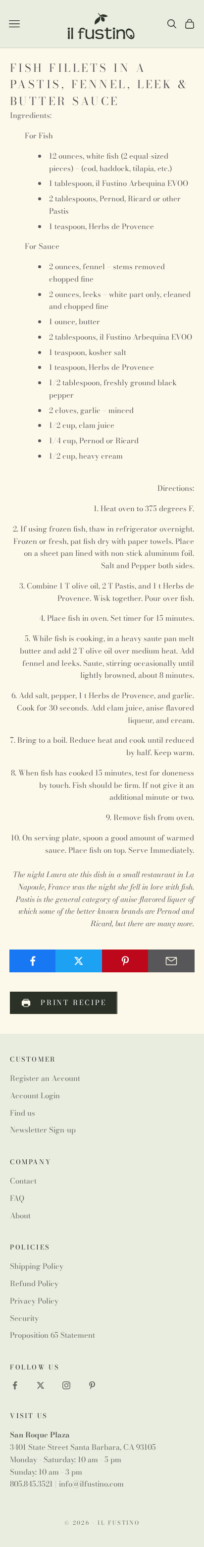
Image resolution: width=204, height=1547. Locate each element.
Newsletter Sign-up (43, 1129)
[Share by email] (171, 961)
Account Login (35, 1095)
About (20, 1215)
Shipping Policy (36, 1266)
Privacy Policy (34, 1301)
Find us (22, 1113)
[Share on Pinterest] (125, 961)
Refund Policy (34, 1283)
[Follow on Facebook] (15, 1385)
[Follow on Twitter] (41, 1385)
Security (24, 1318)
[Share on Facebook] (32, 961)
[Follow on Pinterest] (92, 1385)
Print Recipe (74, 1002)
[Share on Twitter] (79, 961)
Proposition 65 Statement (52, 1335)
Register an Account (45, 1078)
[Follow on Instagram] (66, 1385)
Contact (23, 1181)
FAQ (17, 1198)
